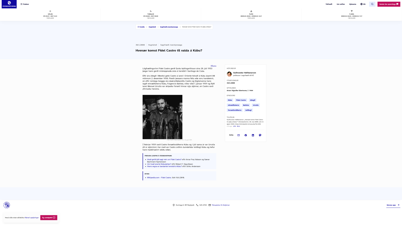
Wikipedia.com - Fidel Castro (159, 177)
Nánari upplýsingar (32, 218)
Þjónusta (352, 4)
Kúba (230, 100)
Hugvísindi (152, 27)
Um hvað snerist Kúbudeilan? (159, 164)
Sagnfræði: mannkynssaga (169, 27)
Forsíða (142, 27)
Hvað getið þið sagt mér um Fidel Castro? (164, 159)
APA (234, 126)
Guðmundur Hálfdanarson (244, 73)
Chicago (229, 126)
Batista (246, 105)
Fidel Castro (241, 100)
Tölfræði (329, 4)
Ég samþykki (47, 218)
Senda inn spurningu (387, 4)
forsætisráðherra (234, 110)
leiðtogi (248, 110)
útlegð (252, 100)
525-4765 (203, 205)
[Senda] (239, 134)
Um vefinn (341, 4)
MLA (238, 126)
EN (364, 4)
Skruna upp (391, 205)
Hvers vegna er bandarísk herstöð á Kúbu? (164, 166)
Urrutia (255, 105)
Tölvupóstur (221, 205)
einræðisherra (233, 105)
